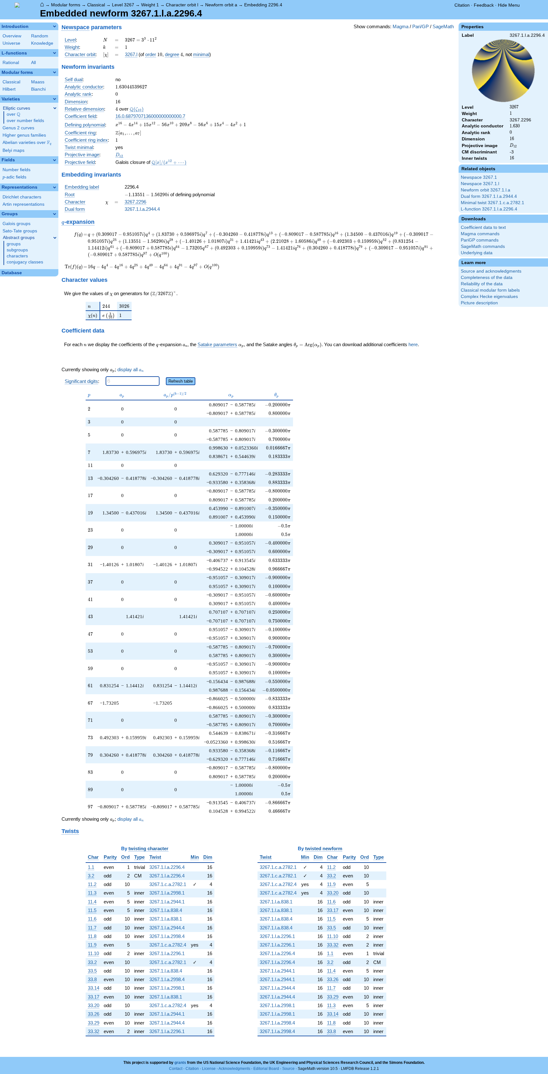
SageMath (443, 26)
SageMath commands (483, 246)
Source (288, 1068)
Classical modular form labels (490, 290)
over (13, 114)
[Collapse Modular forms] (54, 72)
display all (130, 369)
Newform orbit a (221, 4)
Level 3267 (123, 4)
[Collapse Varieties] (54, 98)
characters (17, 256)
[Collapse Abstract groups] (54, 237)
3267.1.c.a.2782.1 (167, 884)
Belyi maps (13, 150)
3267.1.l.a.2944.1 (167, 901)
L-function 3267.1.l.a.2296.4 (489, 209)
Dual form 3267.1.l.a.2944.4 (489, 196)
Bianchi (38, 89)
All (33, 62)
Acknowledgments (234, 1068)
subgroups (17, 250)
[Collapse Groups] (54, 214)
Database (12, 272)
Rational (11, 62)
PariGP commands (480, 240)
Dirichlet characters (22, 197)
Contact (175, 1068)
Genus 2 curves (18, 128)
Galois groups (16, 223)
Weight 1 (150, 4)
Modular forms (65, 4)
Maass (37, 82)
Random (39, 36)
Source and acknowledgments (491, 271)
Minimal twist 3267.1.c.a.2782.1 (492, 202)
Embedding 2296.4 (263, 4)
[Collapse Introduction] (54, 26)
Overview (12, 36)
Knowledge (42, 43)
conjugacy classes (25, 262)
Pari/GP (420, 26)
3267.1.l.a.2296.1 (167, 953)
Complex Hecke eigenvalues (489, 296)
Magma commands (480, 233)
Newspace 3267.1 (479, 177)
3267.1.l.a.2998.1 (167, 893)
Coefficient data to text (483, 227)
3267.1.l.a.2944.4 (142, 209)
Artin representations (23, 204)
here (413, 344)
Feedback (484, 5)
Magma (400, 26)
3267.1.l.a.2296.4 (167, 867)
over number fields (25, 120)
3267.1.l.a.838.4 (165, 910)
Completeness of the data (486, 277)
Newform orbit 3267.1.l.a (485, 190)
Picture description (479, 303)
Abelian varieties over (27, 142)
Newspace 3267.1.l (480, 183)
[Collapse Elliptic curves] (54, 108)
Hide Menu (509, 5)
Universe (11, 43)
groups (14, 244)
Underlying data (477, 252)
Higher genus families (24, 135)
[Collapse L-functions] (54, 52)
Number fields (16, 169)
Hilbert (9, 89)
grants (180, 1062)
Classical (96, 4)
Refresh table (180, 381)
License (209, 1068)
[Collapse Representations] (54, 187)
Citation (462, 5)
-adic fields (14, 177)
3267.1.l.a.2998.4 (167, 936)
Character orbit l (182, 4)
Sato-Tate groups (20, 231)
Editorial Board (266, 1068)
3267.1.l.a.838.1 (165, 919)
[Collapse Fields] (54, 160)
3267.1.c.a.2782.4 (167, 945)
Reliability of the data (482, 283)
